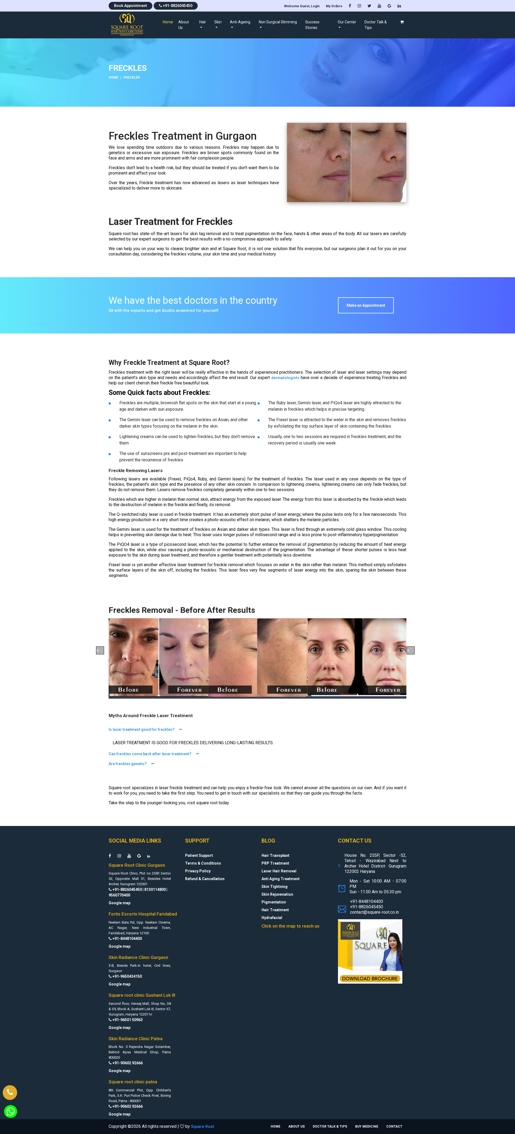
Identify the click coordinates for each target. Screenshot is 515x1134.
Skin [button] (218, 22)
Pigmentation (274, 902)
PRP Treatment (275, 863)
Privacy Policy (198, 871)
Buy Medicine (366, 1126)
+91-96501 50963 (127, 1020)
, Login (301, 6)
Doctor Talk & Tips (376, 25)
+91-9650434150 (127, 976)
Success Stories (312, 25)
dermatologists (285, 378)
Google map (119, 903)
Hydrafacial (272, 918)
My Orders (334, 6)
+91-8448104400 (127, 938)
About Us (183, 25)
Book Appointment (130, 5)
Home (169, 22)
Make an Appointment (366, 305)
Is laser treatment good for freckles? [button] (142, 729)
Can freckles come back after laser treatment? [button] (150, 754)
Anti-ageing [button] (240, 22)
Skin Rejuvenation (277, 894)
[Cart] (402, 22)
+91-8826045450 (177, 5)
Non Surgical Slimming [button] (278, 22)
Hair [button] (202, 22)
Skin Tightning (275, 886)
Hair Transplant (275, 855)
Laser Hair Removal (279, 871)
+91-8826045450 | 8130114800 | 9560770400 (138, 892)
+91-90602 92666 (127, 1063)
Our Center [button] (347, 22)
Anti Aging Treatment (281, 879)
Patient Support (199, 855)
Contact (394, 1126)
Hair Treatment (275, 910)
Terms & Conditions (203, 863)
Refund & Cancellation (205, 879)
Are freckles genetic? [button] (128, 764)
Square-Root (202, 1126)
